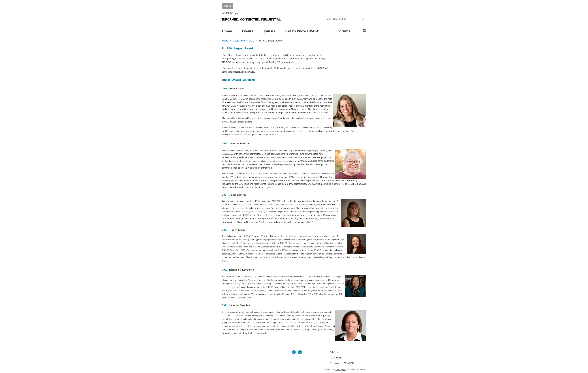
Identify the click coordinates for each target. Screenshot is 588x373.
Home (225, 40)
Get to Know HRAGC (243, 40)
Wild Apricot (340, 369)
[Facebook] (294, 352)
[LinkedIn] (300, 352)
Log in (227, 5)
